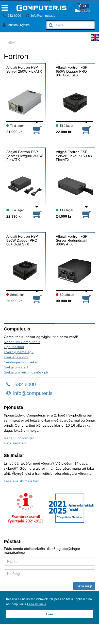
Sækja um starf (16, 367)
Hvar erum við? (16, 357)
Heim (11, 43)
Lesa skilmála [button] (36, 604)
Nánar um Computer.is (22, 342)
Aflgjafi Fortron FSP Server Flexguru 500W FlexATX (74, 156)
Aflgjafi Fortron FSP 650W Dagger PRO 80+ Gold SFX (71, 71)
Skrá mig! (84, 586)
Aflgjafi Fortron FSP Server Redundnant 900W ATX (71, 240)
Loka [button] (49, 614)
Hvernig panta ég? (19, 352)
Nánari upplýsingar (19, 438)
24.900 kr (63, 216)
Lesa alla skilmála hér (21, 481)
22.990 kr (63, 132)
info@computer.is (42, 15)
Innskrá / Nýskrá (18, 25)
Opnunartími (14, 347)
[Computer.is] (41, 8)
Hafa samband (15, 443)
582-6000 (14, 15)
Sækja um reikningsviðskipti (26, 372)
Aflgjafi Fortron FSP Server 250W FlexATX (24, 69)
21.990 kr (14, 132)
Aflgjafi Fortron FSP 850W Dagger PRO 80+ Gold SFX (22, 240)
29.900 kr (14, 301)
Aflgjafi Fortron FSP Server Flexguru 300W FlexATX (24, 156)
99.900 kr (63, 301)
